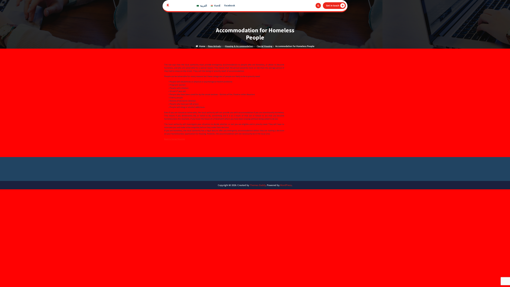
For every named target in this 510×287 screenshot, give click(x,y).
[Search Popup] (318, 5)
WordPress (286, 185)
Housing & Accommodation (239, 46)
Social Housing (264, 46)
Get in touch (332, 5)
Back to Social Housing (174, 139)
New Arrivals (214, 46)
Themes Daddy (258, 185)
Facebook (229, 5)
